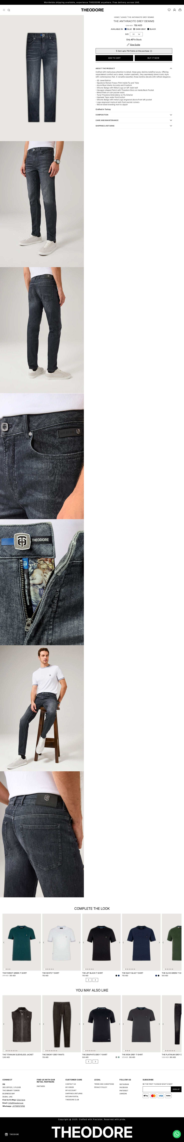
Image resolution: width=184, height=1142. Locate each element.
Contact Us (70, 1084)
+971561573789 (18, 1106)
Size (127, 34)
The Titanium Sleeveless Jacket (18, 1054)
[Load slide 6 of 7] (47, 902)
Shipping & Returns (73, 1093)
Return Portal (71, 1096)
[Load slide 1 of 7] (34, 902)
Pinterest (124, 1091)
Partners (41, 1086)
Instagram (124, 1084)
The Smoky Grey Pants (53, 1054)
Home (116, 17)
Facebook (124, 1087)
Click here (21, 1100)
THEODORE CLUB (72, 1100)
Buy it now (153, 58)
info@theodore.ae (15, 1103)
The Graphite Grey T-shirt (94, 1054)
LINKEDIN (123, 1093)
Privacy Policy (100, 1087)
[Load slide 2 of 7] (37, 902)
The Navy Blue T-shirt (132, 973)
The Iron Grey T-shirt (132, 1054)
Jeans (123, 17)
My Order (69, 1087)
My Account (70, 1090)
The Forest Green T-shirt (15, 973)
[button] (4, 9)
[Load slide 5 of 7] (44, 902)
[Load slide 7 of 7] (49, 902)
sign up (176, 1089)
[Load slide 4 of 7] (42, 902)
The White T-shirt (50, 973)
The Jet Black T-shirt (92, 973)
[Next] (95, 980)
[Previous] (88, 980)
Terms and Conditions (104, 1084)
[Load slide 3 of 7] (39, 902)
